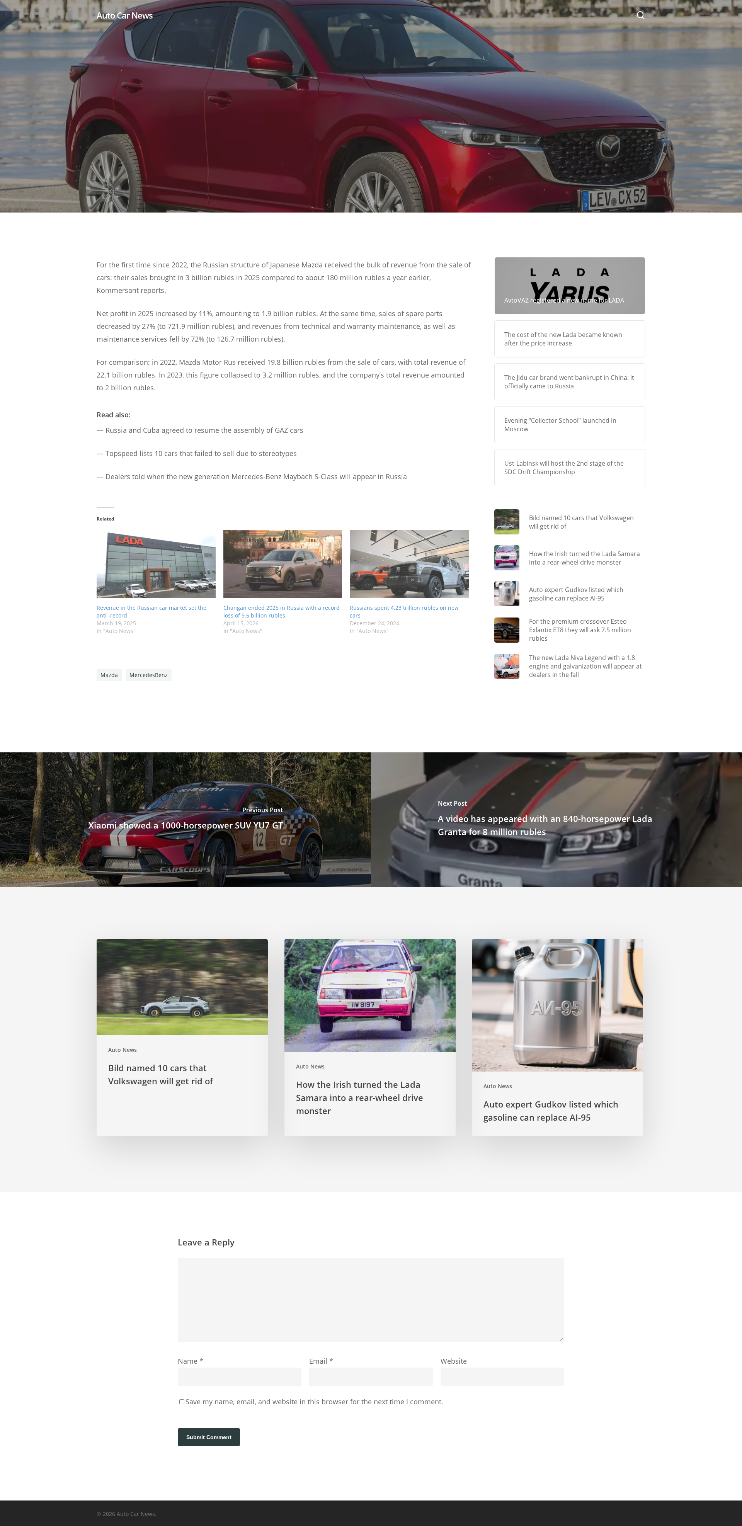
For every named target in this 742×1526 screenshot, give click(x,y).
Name (190, 1361)
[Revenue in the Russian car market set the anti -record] (156, 564)
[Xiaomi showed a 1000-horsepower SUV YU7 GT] (185, 819)
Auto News (371, 156)
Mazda (109, 675)
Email (321, 1361)
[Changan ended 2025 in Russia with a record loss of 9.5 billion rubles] (282, 564)
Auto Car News (125, 15)
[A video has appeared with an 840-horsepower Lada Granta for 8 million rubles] (556, 819)
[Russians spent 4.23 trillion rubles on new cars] (409, 564)
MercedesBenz (148, 675)
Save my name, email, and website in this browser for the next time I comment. (314, 1401)
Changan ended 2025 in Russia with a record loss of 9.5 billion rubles (281, 611)
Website (454, 1361)
